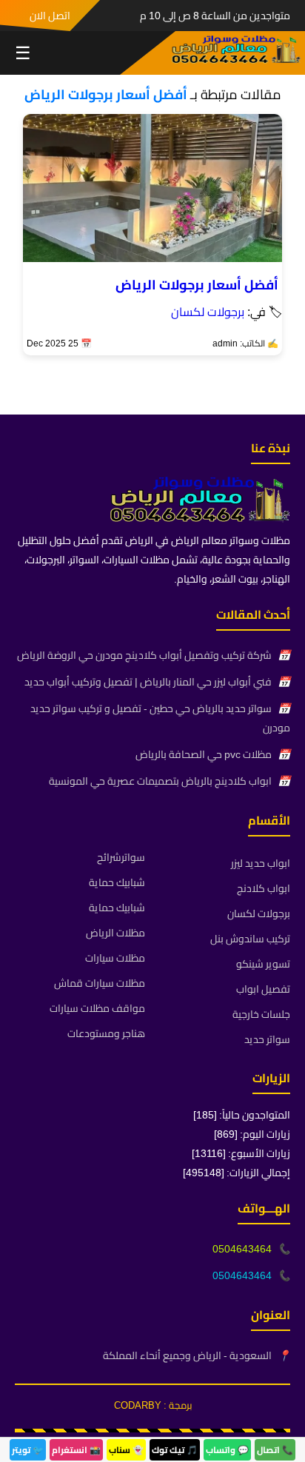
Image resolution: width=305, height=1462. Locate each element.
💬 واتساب (227, 1449)
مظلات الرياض (115, 932)
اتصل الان (50, 15)
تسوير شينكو (263, 963)
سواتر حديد (267, 1039)
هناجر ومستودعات (106, 1033)
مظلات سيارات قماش (99, 983)
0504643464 (242, 1248)
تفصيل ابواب (263, 989)
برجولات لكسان (207, 312)
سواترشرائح (121, 857)
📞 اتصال (275, 1449)
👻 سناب (126, 1449)
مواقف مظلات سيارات (97, 1008)
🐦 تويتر (28, 1449)
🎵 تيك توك (175, 1449)
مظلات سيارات (115, 958)
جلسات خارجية (261, 1014)
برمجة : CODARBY (153, 1405)
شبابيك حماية (117, 882)
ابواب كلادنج (263, 888)
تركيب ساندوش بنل (250, 938)
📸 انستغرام (76, 1449)
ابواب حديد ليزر (260, 863)
